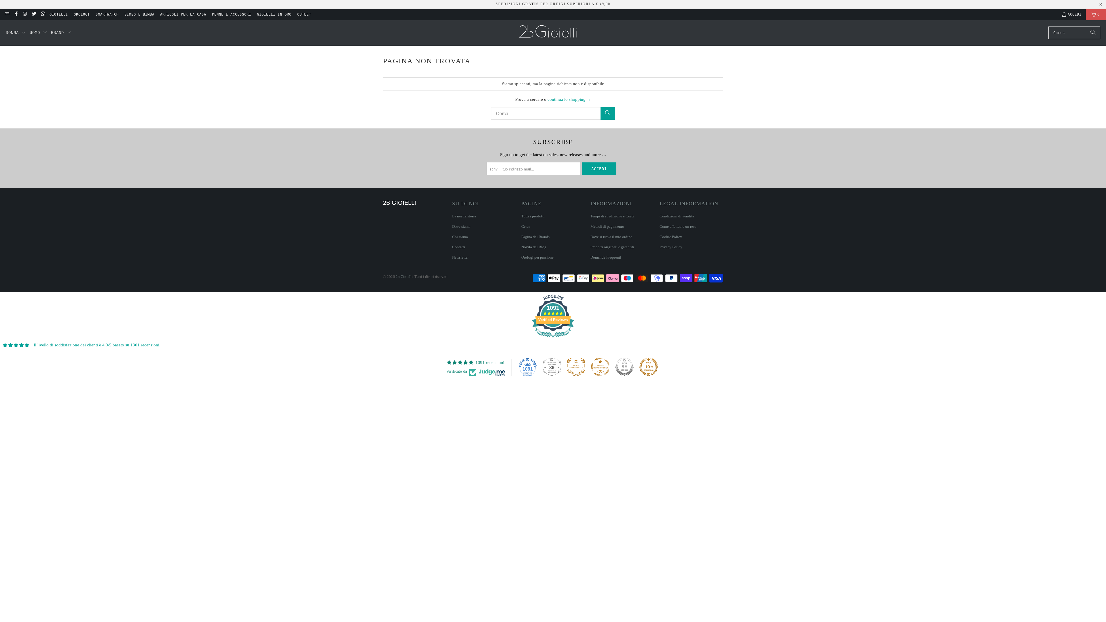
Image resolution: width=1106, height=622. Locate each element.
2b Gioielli (404, 276)
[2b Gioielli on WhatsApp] (42, 14)
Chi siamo (460, 237)
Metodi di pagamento (607, 226)
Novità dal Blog (533, 247)
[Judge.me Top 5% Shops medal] (624, 367)
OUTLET (304, 14)
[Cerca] (1093, 32)
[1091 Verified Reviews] (553, 338)
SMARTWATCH (107, 14)
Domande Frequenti (605, 257)
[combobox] (1074, 32)
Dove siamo (461, 226)
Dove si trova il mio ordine (611, 237)
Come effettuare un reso (678, 226)
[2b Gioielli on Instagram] (24, 14)
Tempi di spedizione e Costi (612, 216)
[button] (16, 33)
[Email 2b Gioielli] (6, 14)
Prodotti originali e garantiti (612, 247)
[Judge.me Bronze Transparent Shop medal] (600, 367)
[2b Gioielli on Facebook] (15, 14)
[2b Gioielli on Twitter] (33, 14)
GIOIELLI (59, 14)
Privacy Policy (671, 247)
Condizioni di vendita (677, 216)
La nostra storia (464, 216)
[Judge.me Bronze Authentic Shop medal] (576, 367)
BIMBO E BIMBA (139, 14)
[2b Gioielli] (548, 33)
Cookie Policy (671, 237)
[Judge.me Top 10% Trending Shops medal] (648, 367)
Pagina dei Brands (535, 237)
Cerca (525, 226)
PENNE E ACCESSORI (231, 14)
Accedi (1075, 14)
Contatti (458, 247)
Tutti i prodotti (533, 216)
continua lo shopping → (569, 99)
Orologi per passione (537, 257)
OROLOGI (82, 14)
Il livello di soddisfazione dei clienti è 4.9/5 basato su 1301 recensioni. (97, 345)
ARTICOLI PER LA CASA (183, 14)
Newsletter (460, 257)
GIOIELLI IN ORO (274, 14)
